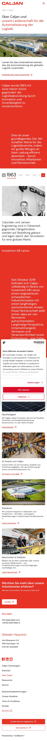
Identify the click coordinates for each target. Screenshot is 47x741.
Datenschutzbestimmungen (14, 691)
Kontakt (7, 602)
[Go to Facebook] (3, 659)
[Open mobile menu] (43, 3)
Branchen (6, 670)
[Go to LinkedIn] (7, 659)
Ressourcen (7, 680)
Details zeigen (34, 383)
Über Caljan (7, 675)
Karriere (5, 711)
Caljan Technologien (11, 666)
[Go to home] (12, 3)
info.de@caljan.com (11, 620)
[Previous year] (4, 175)
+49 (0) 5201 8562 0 (11, 623)
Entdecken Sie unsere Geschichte (16, 75)
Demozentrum (22, 728)
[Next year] (43, 175)
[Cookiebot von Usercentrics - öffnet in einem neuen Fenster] (33, 342)
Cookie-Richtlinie (10, 696)
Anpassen (22, 397)
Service (5, 685)
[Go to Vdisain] (18, 735)
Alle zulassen (23, 390)
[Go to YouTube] (11, 659)
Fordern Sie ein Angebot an (21, 721)
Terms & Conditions (11, 701)
